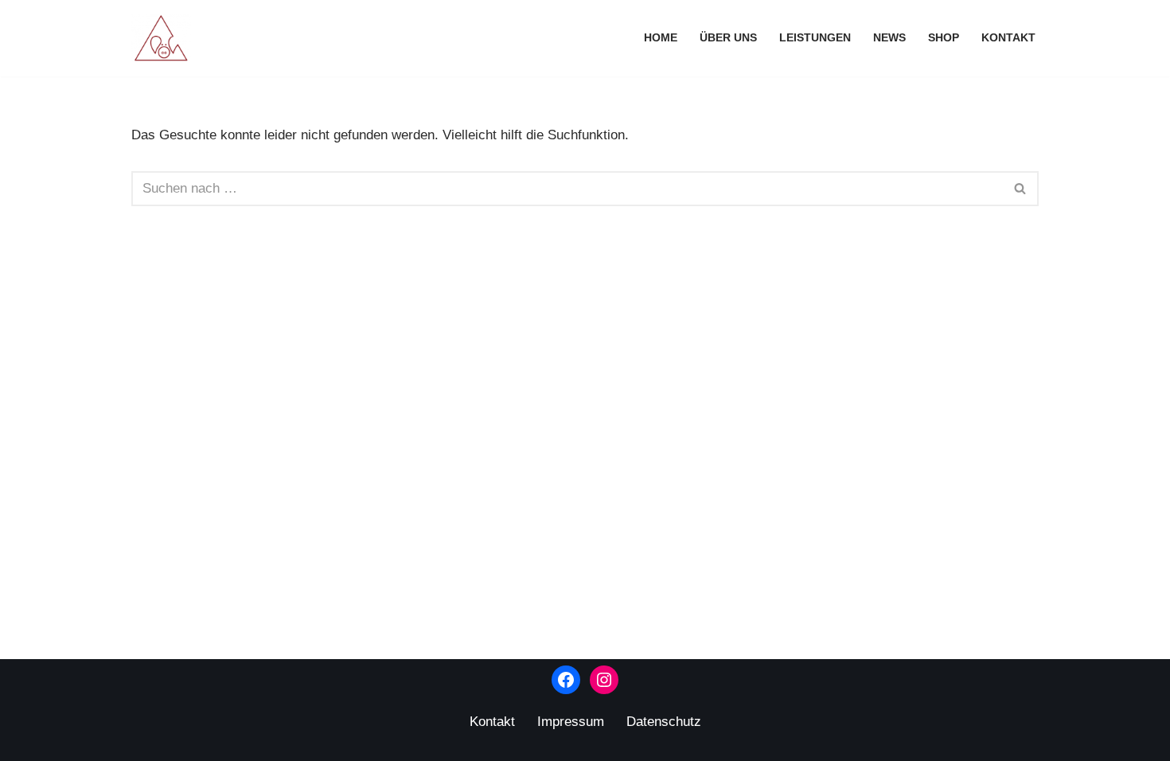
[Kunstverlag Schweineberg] (165, 38)
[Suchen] (1021, 188)
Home (660, 38)
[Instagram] (604, 679)
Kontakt (1008, 38)
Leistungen (815, 38)
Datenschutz (663, 721)
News (889, 38)
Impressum (570, 721)
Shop (943, 38)
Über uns (728, 38)
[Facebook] (566, 679)
